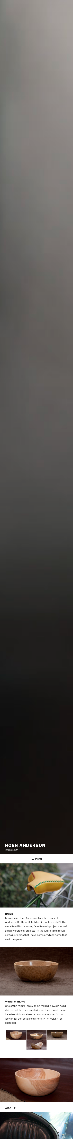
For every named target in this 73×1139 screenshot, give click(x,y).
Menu (38, 858)
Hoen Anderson (25, 845)
